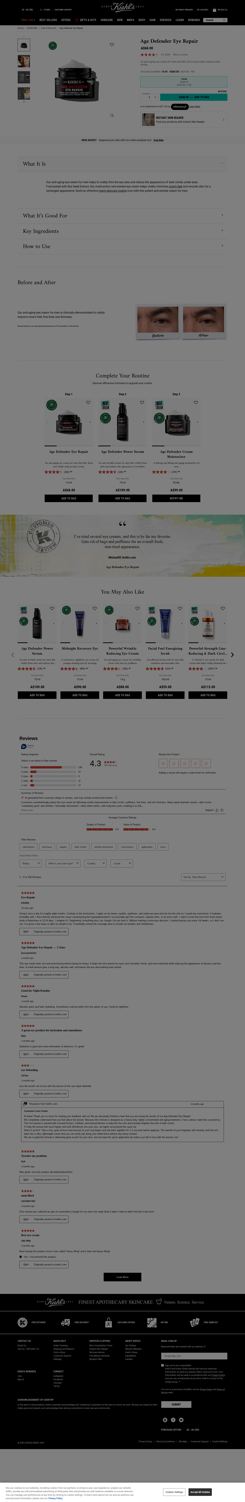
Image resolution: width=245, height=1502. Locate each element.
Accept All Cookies (200, 1492)
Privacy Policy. (55, 1498)
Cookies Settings (174, 1492)
